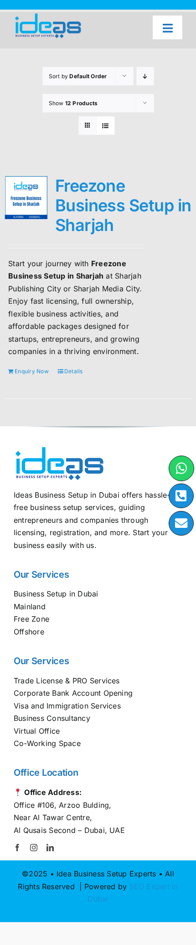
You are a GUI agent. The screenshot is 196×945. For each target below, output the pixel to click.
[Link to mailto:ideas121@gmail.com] (181, 523)
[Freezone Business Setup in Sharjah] (26, 197)
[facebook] (17, 847)
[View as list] (105, 125)
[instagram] (33, 847)
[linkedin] (50, 847)
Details (73, 371)
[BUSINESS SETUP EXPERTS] (48, 15)
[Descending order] (145, 76)
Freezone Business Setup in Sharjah (123, 205)
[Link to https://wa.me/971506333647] (181, 468)
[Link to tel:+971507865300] (181, 496)
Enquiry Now (32, 371)
